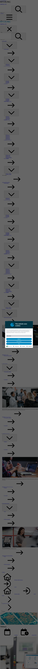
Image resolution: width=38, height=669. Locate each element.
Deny (19, 343)
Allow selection (19, 341)
